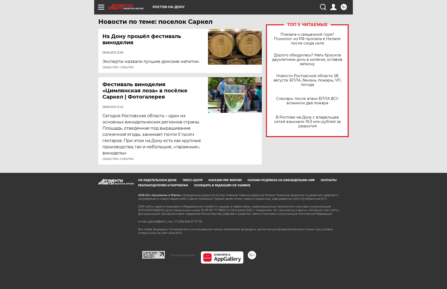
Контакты (329, 180)
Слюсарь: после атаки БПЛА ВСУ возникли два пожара (307, 101)
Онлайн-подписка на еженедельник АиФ (281, 180)
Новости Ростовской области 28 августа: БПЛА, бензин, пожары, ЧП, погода (307, 80)
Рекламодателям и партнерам (163, 185)
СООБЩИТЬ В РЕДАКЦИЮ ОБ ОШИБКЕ (222, 185)
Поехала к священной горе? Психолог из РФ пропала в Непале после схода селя (307, 39)
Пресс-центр (193, 180)
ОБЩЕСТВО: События (117, 67)
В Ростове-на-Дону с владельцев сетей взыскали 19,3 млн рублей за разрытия (307, 121)
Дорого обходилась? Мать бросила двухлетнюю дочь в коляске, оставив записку (307, 59)
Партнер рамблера (182, 255)
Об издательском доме (157, 180)
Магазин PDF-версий (225, 180)
